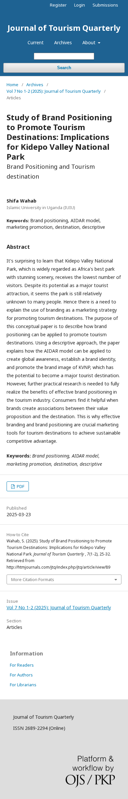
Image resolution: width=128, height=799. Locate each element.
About (89, 42)
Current (36, 42)
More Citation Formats (32, 579)
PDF (20, 486)
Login (79, 5)
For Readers (22, 665)
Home (12, 85)
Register (58, 5)
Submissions (105, 5)
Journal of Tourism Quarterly (64, 27)
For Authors (21, 675)
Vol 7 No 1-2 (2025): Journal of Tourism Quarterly (54, 91)
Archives (63, 42)
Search (64, 67)
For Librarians (23, 685)
